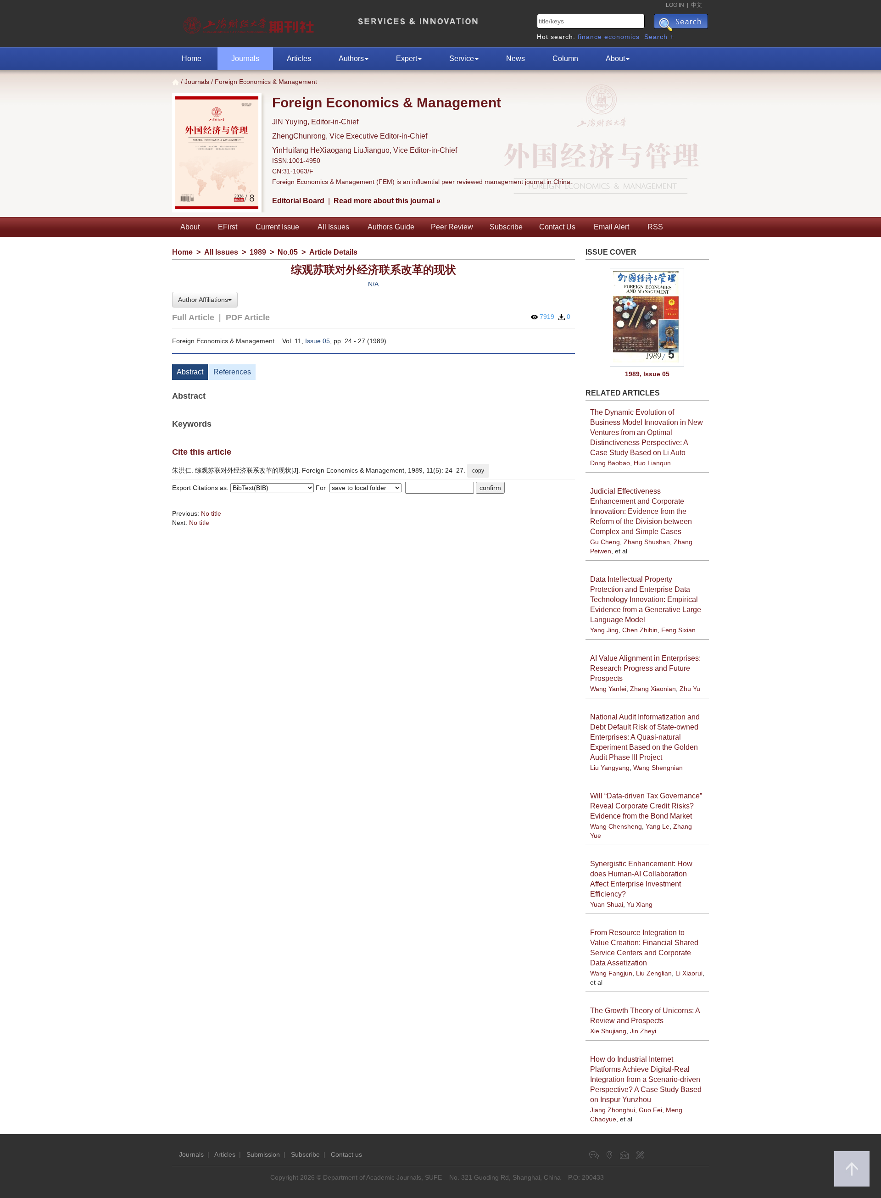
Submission (263, 1154)
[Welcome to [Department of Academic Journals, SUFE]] (250, 23)
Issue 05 (317, 341)
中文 (696, 5)
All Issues (333, 227)
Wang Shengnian (658, 767)
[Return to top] (852, 1169)
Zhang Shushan (647, 542)
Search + (659, 36)
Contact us (346, 1154)
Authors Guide (391, 227)
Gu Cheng (605, 542)
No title (211, 513)
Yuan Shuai (606, 904)
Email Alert (611, 227)
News (515, 58)
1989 (258, 252)
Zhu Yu (690, 688)
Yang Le (657, 826)
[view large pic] (647, 317)
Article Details (333, 252)
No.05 (288, 252)
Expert (406, 58)
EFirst (227, 227)
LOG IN (675, 5)
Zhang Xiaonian (653, 688)
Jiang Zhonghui (612, 1110)
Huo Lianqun (652, 463)
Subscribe (506, 227)
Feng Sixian (678, 630)
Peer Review (452, 227)
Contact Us (557, 227)
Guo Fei (650, 1110)
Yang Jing (604, 630)
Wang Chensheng (616, 826)
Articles (299, 58)
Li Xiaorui (689, 973)
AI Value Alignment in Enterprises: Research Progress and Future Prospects (645, 668)
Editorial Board (298, 201)
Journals (245, 58)
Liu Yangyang (610, 767)
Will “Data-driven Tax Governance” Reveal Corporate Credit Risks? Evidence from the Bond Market (646, 806)
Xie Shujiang (608, 1031)
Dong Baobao (610, 463)
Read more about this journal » (387, 201)
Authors (351, 58)
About (615, 58)
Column (565, 58)
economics (622, 36)
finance (590, 36)
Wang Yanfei (608, 688)
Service (461, 58)
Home (191, 58)
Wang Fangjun (611, 973)
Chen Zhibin (640, 630)
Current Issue (277, 227)
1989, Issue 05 (647, 374)
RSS (655, 227)
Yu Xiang (639, 904)
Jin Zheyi (643, 1031)
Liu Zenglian (654, 973)
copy (478, 471)
